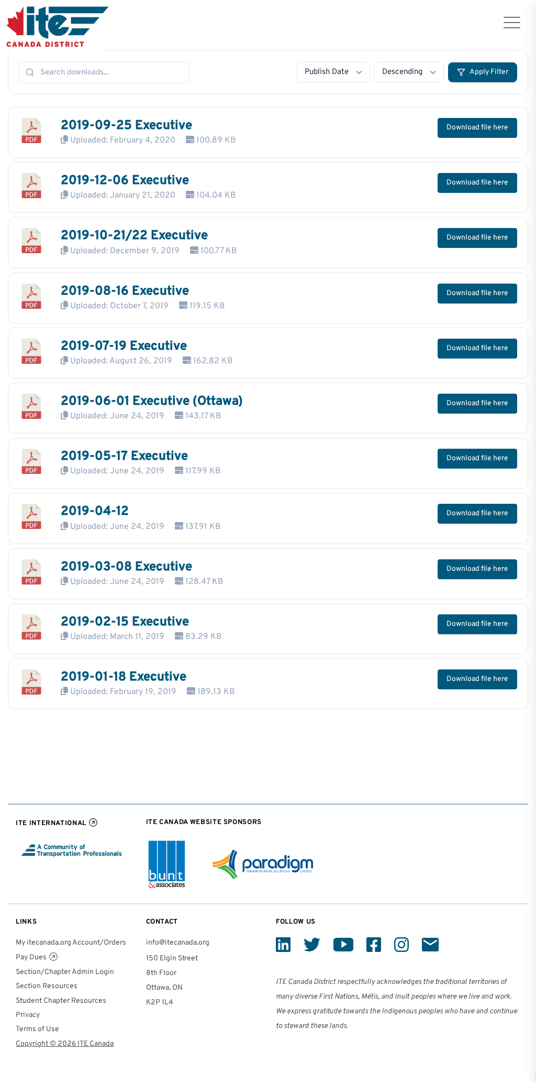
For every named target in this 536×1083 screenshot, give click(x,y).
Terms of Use (37, 1029)
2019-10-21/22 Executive (134, 236)
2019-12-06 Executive (125, 181)
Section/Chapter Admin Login (65, 972)
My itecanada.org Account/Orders (71, 943)
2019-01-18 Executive (123, 677)
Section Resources (46, 986)
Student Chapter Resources (61, 1001)
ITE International (51, 823)
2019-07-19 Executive (124, 346)
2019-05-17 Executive (124, 456)
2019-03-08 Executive (126, 567)
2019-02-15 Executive (125, 622)
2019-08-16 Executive (125, 291)
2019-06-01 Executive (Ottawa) (152, 401)
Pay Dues (31, 957)
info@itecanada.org (177, 943)
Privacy (28, 1015)
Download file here (477, 128)
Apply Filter (489, 72)
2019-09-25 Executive (126, 126)
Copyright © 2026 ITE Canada (65, 1044)
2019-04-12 (95, 511)
